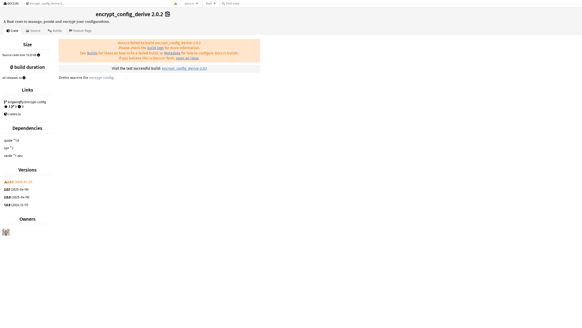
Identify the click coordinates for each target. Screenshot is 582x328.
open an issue (187, 58)
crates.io (14, 114)
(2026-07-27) (19, 182)
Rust (209, 3)
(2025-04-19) (16, 190)
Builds (92, 53)
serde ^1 (13, 156)
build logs (155, 48)
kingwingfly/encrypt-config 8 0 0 (26, 104)
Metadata (172, 53)
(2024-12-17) (16, 205)
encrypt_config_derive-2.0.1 (184, 68)
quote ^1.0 (11, 141)
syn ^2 (8, 148)
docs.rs (189, 3)
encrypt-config (101, 77)
